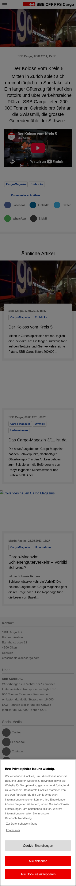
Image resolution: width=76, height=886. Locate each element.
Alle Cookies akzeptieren (38, 874)
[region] (38, 822)
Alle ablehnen (38, 861)
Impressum (13, 830)
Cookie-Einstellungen (38, 845)
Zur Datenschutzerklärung (21, 823)
